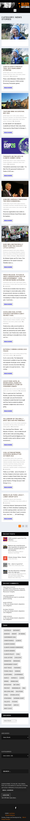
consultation (6, 205)
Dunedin (5, 74)
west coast (8, 708)
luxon (22, 678)
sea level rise (9, 691)
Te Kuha (12, 284)
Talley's (7, 701)
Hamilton (18, 319)
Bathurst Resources (17, 460)
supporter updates (13, 467)
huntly (6, 678)
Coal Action (8, 657)
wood (19, 321)
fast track (8, 667)
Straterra (9, 255)
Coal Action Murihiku (21, 389)
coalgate (18, 657)
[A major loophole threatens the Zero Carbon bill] (15, 189)
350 (15, 573)
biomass (7, 633)
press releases (12, 207)
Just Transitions (12, 501)
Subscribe (6, 795)
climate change (16, 462)
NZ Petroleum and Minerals (18, 254)
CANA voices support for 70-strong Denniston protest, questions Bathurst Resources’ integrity (14, 590)
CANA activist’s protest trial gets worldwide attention (12, 68)
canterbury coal (10, 637)
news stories (19, 74)
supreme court (19, 698)
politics (24, 282)
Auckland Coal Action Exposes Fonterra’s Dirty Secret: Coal (13, 313)
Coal (14, 117)
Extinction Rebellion (15, 252)
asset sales (19, 458)
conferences (19, 72)
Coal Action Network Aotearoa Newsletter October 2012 (12, 454)
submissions (6, 467)
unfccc (16, 705)
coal (18, 654)
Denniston (22, 462)
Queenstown (6, 76)
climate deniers (9, 650)
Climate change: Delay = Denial (17, 557)
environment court (10, 664)
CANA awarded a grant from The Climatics (17, 539)
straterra (7, 698)
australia (7, 630)
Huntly (17, 553)
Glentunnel (8, 674)
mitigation (7, 684)
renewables (16, 688)
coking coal (19, 575)
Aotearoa (17, 551)
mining (14, 119)
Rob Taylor (6, 72)
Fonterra (10, 119)
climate (18, 640)
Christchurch (9, 640)
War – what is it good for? (15, 564)
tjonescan (6, 250)
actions (18, 115)
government (19, 674)
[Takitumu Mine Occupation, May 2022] (15, 101)
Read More (8, 87)
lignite (4, 390)
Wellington (13, 255)
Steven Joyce (14, 695)
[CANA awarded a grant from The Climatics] (5, 539)
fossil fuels (10, 74)
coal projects (14, 575)
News (14, 74)
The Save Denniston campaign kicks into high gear (17, 571)
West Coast (17, 284)
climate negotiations (7, 162)
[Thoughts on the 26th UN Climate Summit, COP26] (15, 146)
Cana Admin (7, 423)
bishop (14, 633)
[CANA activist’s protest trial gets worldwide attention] (15, 56)
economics (5, 463)
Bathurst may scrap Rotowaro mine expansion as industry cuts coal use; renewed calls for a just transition (17, 548)
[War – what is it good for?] (5, 565)
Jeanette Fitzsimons (18, 205)
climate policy (18, 565)
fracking (15, 463)
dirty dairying (19, 117)
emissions (16, 661)
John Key (11, 424)
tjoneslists (6, 499)
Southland (9, 121)
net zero (16, 684)
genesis (17, 671)
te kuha (14, 701)
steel (6, 695)
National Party (23, 353)
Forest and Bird (16, 576)
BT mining (22, 633)
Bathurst (16, 630)
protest (23, 74)
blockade (11, 117)
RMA (24, 688)
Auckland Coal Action (21, 318)
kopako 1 (14, 678)
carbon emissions (21, 160)
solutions (19, 691)
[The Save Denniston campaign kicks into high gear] (5, 572)
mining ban (14, 681)
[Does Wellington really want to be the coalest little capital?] (15, 234)
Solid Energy (9, 465)
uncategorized (21, 467)
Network (10, 577)
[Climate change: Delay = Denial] (5, 558)
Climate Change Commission (13, 647)
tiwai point (7, 705)
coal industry (6, 424)
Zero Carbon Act (20, 207)
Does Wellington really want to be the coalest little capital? (13, 246)
